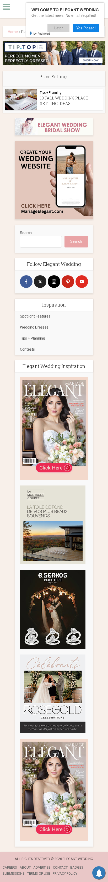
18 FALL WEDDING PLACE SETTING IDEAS (64, 100)
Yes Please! (86, 27)
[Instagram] (54, 281)
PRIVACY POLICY (65, 873)
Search (26, 233)
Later (58, 27)
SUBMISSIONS (14, 873)
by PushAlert (42, 33)
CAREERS (10, 867)
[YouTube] (81, 281)
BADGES (76, 867)
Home (13, 32)
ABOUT (25, 867)
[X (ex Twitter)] (40, 281)
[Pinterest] (68, 281)
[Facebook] (26, 281)
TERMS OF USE (38, 873)
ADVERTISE (41, 867)
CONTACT (60, 867)
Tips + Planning (50, 92)
